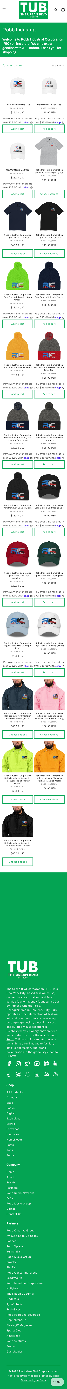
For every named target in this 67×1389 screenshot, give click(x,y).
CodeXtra (13, 1299)
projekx (11, 1262)
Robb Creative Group (20, 1230)
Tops (10, 1150)
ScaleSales (14, 1309)
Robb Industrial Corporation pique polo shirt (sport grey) (49, 171)
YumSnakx (13, 1251)
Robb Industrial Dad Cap (18, 105)
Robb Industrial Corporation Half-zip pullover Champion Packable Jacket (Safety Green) (18, 780)
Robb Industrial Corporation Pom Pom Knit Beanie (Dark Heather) (49, 437)
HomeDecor (14, 1139)
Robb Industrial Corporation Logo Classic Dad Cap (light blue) (18, 645)
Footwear (13, 1129)
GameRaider (14, 1351)
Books (11, 1108)
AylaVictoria (14, 1304)
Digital (11, 1113)
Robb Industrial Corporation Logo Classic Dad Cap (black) (49, 506)
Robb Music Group (19, 1203)
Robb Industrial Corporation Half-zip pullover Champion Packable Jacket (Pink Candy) (49, 716)
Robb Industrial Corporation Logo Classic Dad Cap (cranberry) (18, 575)
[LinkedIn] (55, 1064)
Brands (11, 1182)
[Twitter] (27, 1064)
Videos (11, 1208)
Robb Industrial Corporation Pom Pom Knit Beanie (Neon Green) (18, 297)
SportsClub (14, 1330)
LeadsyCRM (14, 1277)
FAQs (10, 1198)
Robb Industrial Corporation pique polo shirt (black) (49, 236)
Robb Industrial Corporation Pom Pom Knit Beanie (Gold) (18, 366)
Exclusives (13, 1118)
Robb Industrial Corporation (25, 1283)
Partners (12, 1187)
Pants (10, 1144)
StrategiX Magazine (19, 1325)
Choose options (49, 193)
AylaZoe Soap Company (22, 1235)
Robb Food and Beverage (23, 1314)
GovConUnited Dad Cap (49, 105)
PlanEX (11, 1267)
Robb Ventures (16, 1341)
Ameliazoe (13, 1335)
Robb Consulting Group (22, 1272)
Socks (10, 1155)
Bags (10, 1102)
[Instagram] (18, 1064)
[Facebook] (9, 1064)
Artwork (12, 1097)
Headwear (13, 1134)
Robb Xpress (15, 1246)
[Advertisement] (33, 919)
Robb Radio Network (20, 1193)
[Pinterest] (46, 1064)
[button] (4, 9)
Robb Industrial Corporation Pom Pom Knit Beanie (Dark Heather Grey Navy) (18, 437)
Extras (11, 1123)
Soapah (11, 1241)
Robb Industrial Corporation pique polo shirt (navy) (18, 236)
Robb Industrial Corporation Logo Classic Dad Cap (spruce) (49, 574)
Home (10, 1172)
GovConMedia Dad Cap (17, 170)
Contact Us (14, 1214)
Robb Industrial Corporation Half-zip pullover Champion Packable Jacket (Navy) (18, 716)
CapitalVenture (16, 1320)
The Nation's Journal (20, 1293)
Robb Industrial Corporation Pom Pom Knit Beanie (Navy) (49, 296)
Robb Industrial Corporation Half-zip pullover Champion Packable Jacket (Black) (18, 843)
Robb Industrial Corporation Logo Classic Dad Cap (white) (49, 644)
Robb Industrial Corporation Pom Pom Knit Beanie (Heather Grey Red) (49, 367)
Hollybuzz (13, 1288)
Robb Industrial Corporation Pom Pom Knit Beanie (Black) (17, 506)
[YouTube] (37, 1064)
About (10, 1177)
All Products (15, 1092)
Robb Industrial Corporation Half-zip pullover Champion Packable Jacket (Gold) (49, 778)
